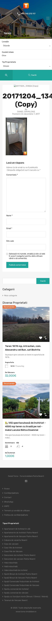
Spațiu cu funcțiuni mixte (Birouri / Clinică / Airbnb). (26, 596)
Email (9, 228)
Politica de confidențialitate (16, 515)
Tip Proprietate (9, 62)
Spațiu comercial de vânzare (16, 593)
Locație (5, 42)
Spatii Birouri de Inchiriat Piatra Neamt (20, 574)
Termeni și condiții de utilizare (17, 511)
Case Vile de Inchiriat (13, 548)
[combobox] (26, 46)
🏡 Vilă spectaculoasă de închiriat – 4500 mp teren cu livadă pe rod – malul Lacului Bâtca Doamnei (25, 426)
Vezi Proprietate (26, 335)
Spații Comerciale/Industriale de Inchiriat (21, 581)
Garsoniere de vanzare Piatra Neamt (19, 559)
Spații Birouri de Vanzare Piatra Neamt (20, 578)
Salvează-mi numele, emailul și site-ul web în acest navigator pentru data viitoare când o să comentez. (27, 256)
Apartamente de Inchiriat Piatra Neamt (21, 533)
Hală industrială (10, 566)
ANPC (6, 506)
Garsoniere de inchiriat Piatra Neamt (19, 555)
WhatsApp (8, 502)
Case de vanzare (11, 544)
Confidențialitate (11, 493)
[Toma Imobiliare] (26, 8)
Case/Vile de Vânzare (13, 551)
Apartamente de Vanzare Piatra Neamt (21, 536)
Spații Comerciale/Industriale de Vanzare (21, 585)
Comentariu (12, 175)
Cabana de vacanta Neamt (15, 540)
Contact (7, 497)
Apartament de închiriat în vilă (17, 529)
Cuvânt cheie (8, 52)
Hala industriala (10, 563)
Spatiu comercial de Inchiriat (16, 589)
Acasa (6, 489)
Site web (10, 241)
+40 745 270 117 (28, 14)
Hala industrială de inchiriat (16, 570)
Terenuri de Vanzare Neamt (16, 600)
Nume (9, 215)
